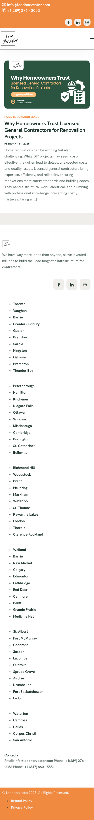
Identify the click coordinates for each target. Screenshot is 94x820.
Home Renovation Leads (21, 117)
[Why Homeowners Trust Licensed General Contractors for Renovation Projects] (47, 84)
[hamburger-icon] (92, 38)
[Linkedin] (77, 22)
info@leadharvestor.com (34, 760)
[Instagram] (87, 22)
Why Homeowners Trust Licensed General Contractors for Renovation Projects (44, 130)
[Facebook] (68, 22)
